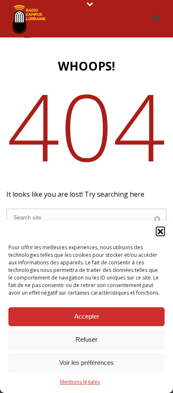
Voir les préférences (86, 362)
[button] (160, 231)
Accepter (86, 316)
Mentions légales (80, 381)
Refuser (86, 339)
